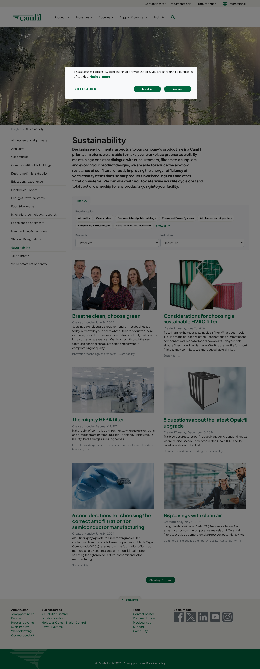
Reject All (147, 88)
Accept (177, 88)
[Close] (191, 71)
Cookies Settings (85, 88)
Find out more (100, 76)
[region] (131, 83)
